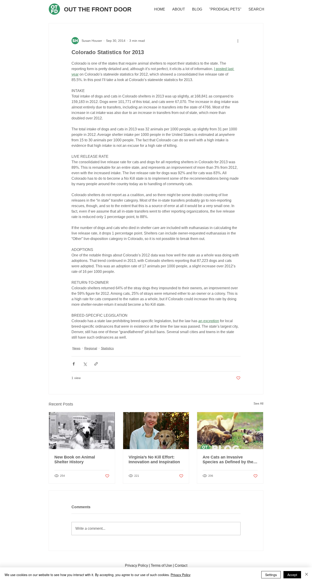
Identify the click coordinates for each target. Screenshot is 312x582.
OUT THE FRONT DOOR (98, 9)
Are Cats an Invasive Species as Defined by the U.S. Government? (228, 459)
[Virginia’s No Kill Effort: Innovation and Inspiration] (156, 430)
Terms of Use (161, 565)
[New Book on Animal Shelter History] (82, 430)
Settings (271, 574)
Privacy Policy (136, 565)
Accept (292, 574)
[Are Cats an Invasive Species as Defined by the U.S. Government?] (230, 430)
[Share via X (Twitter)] (85, 364)
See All (258, 403)
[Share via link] (96, 364)
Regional (90, 348)
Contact (181, 565)
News (76, 348)
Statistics (107, 348)
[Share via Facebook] (73, 364)
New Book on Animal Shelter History (74, 459)
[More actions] (238, 40)
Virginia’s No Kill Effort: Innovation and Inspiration (154, 459)
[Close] (306, 574)
